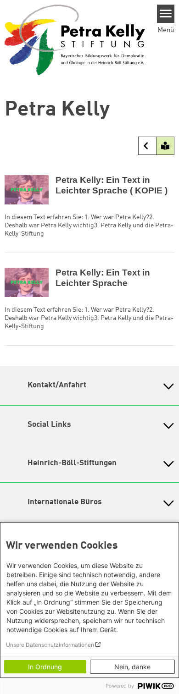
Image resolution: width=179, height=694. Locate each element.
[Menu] (166, 14)
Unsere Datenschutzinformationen (50, 644)
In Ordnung (45, 667)
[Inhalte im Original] (147, 146)
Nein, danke (132, 667)
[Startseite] (75, 40)
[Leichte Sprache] (165, 146)
